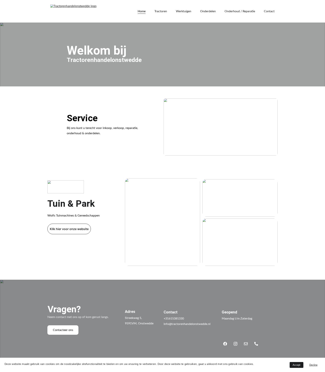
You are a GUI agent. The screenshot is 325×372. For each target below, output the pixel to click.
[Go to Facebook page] (227, 344)
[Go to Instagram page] (237, 344)
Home (142, 11)
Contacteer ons (63, 330)
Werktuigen (183, 11)
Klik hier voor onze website (69, 229)
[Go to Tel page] (256, 344)
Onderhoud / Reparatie (240, 11)
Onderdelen (208, 11)
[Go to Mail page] (247, 344)
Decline (313, 365)
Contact (269, 11)
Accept (296, 365)
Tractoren (160, 11)
